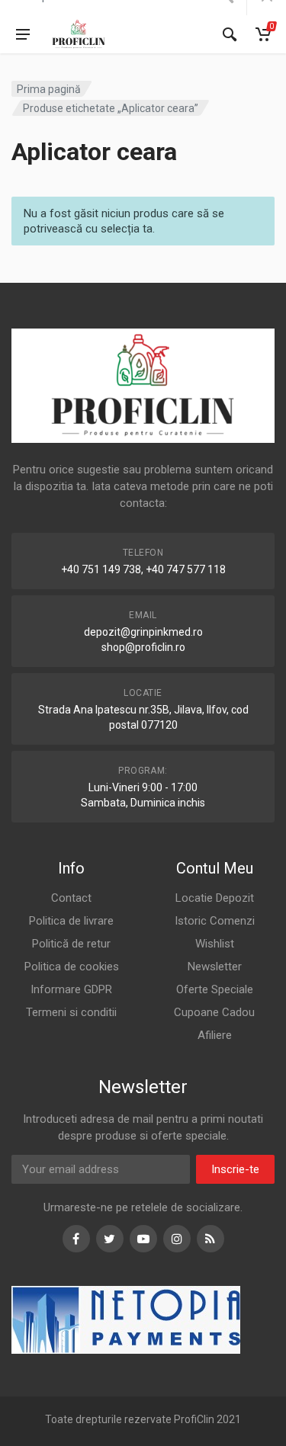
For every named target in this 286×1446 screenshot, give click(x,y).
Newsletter (215, 966)
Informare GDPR (71, 989)
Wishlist (214, 944)
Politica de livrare (71, 921)
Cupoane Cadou (214, 1012)
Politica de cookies (71, 966)
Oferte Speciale (214, 989)
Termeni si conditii (71, 1012)
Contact (71, 898)
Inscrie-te (235, 1169)
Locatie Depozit (214, 898)
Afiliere (215, 1035)
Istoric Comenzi (215, 921)
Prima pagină (49, 89)
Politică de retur (71, 944)
